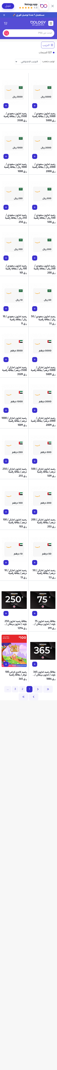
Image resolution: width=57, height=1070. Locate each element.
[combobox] (32, 33)
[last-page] (23, 696)
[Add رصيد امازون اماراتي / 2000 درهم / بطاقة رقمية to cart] (34, 410)
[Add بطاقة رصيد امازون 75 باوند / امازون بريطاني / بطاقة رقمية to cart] (34, 613)
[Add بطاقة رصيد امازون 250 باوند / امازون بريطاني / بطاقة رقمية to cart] (6, 613)
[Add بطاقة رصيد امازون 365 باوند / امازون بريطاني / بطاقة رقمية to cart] (34, 664)
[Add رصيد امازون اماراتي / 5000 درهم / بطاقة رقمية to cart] (34, 359)
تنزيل (8, 6)
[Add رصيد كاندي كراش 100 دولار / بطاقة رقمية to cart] (6, 664)
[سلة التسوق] (5, 23)
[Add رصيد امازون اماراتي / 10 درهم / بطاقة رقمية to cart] (6, 562)
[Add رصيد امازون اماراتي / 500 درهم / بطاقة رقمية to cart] (34, 461)
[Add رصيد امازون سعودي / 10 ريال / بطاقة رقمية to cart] (6, 308)
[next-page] (33, 696)
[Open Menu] (51, 23)
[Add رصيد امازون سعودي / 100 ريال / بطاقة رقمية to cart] (6, 258)
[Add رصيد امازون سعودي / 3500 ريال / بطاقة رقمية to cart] (6, 105)
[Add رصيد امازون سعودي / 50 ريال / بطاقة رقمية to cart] (34, 308)
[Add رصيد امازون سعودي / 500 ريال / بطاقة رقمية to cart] (34, 207)
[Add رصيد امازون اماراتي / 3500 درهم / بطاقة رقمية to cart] (6, 359)
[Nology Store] (38, 23)
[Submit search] (6, 33)
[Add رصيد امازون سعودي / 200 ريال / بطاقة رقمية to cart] (34, 258)
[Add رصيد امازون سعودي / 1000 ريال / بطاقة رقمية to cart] (6, 156)
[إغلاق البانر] (52, 6)
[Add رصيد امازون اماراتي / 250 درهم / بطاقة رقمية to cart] (6, 461)
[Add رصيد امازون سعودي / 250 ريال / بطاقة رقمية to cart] (6, 207)
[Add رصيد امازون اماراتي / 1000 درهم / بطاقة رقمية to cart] (6, 410)
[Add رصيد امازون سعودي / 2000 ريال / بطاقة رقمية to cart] (34, 156)
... (8, 689)
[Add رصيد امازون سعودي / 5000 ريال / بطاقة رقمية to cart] (34, 105)
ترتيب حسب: (48, 61)
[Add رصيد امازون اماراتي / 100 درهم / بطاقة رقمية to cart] (6, 511)
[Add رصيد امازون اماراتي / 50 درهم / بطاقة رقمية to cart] (34, 562)
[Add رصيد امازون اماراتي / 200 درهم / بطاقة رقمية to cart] (34, 511)
